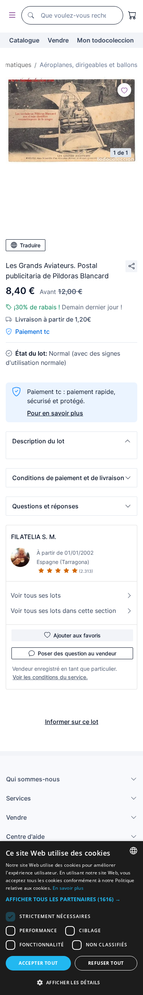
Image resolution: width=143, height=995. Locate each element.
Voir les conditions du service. (50, 677)
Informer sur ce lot (71, 721)
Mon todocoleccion (105, 40)
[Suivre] (124, 90)
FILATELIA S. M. (33, 537)
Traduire (30, 245)
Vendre (58, 40)
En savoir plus (68, 888)
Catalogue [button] (24, 40)
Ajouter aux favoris (77, 635)
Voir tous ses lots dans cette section (63, 610)
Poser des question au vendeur (77, 653)
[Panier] (132, 15)
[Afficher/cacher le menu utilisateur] (10, 15)
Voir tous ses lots (36, 595)
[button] (71, 441)
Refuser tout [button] (106, 963)
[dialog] (71, 918)
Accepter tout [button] (38, 963)
